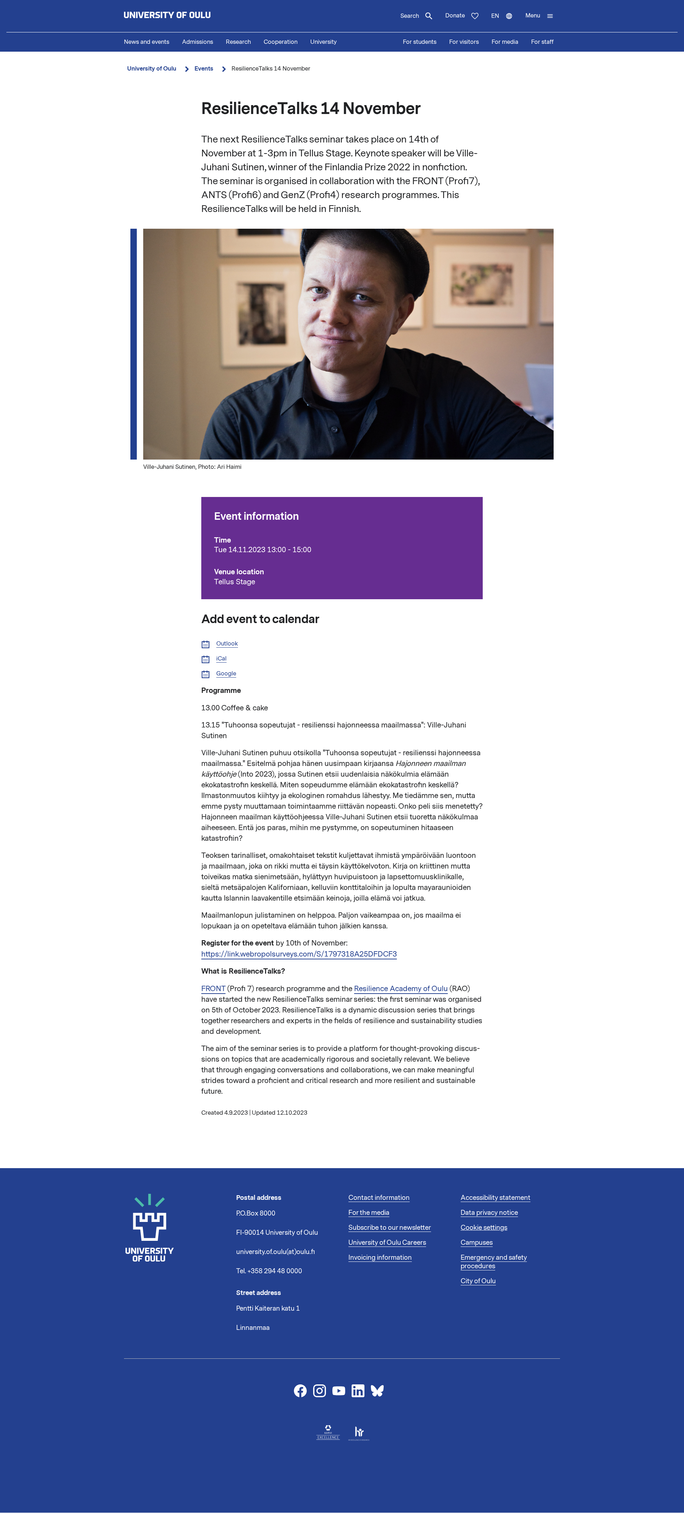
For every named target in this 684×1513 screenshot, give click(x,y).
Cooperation (280, 42)
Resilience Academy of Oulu (401, 989)
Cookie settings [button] (484, 1227)
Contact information (379, 1197)
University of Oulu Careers (387, 1242)
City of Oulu (478, 1281)
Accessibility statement (495, 1197)
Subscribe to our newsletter (389, 1227)
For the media (368, 1212)
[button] (539, 16)
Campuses (477, 1242)
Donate (455, 16)
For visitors (464, 42)
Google (226, 674)
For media (505, 42)
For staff (542, 42)
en (505, 22)
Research (238, 42)
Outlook (227, 644)
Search (409, 16)
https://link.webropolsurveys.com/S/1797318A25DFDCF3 (299, 954)
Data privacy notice (489, 1212)
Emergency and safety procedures (494, 1262)
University (323, 42)
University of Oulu (151, 68)
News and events (146, 42)
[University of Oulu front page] (184, 16)
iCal (221, 659)
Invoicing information (380, 1257)
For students (419, 42)
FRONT (213, 989)
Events (204, 68)
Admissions (197, 42)
